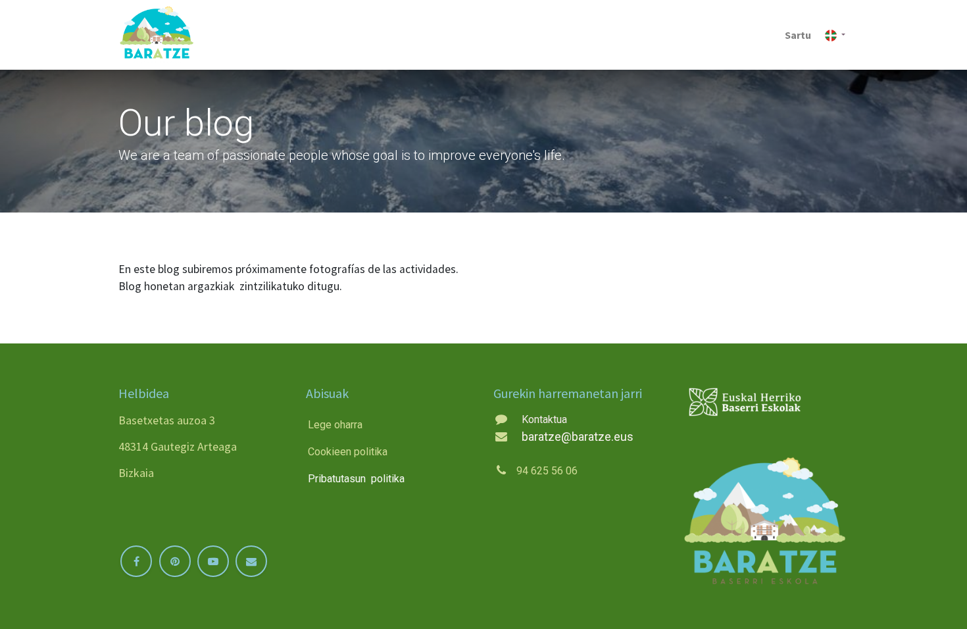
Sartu (798, 34)
